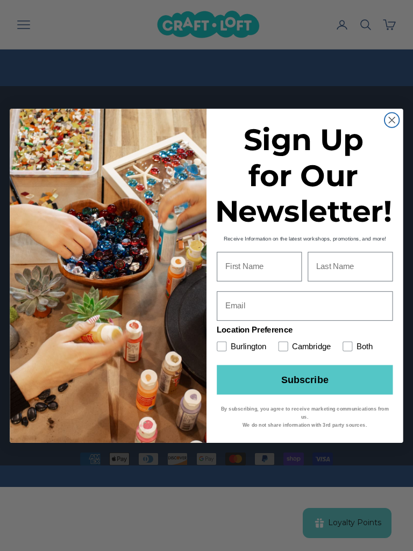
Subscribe (305, 379)
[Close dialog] (391, 119)
